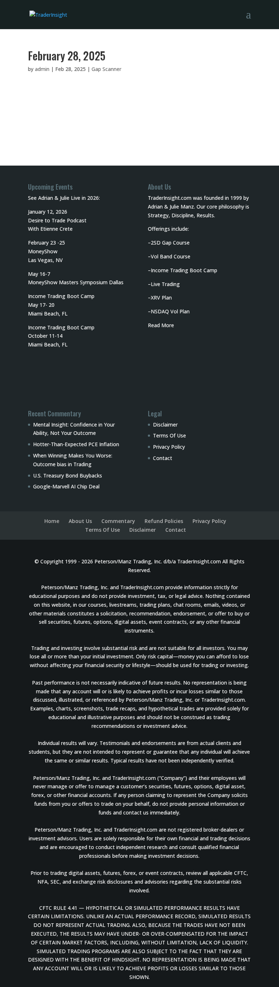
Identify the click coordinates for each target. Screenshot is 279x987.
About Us (80, 521)
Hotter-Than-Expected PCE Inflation (76, 444)
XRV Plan (161, 297)
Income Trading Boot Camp (184, 270)
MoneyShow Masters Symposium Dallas (76, 282)
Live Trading (165, 284)
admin (42, 69)
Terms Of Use (169, 435)
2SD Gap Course (170, 242)
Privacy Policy (169, 446)
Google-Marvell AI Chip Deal (66, 486)
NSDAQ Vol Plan (170, 311)
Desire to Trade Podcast (57, 220)
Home (51, 521)
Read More (161, 325)
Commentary (118, 521)
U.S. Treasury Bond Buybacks (67, 475)
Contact (162, 458)
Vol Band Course (170, 256)
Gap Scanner (106, 69)
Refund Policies (164, 521)
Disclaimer (165, 424)
